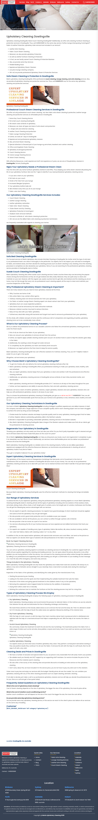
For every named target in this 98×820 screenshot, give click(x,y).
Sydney (67, 2)
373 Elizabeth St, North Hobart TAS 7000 (78, 800)
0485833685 (90, 2)
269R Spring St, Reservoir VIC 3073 (76, 790)
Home (38, 757)
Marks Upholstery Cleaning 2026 (53, 815)
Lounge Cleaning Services (59, 760)
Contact (38, 760)
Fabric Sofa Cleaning (58, 757)
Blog (27, 2)
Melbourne (60, 2)
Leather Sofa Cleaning (58, 762)
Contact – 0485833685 (9, 771)
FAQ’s (37, 765)
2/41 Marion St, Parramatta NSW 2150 (47, 790)
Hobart (77, 765)
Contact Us (75, 2)
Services (22, 2)
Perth (32, 2)
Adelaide (46, 2)
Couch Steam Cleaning (59, 765)
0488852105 (59, 81)
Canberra (38, 2)
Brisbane (53, 2)
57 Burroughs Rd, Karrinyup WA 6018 (17, 800)
